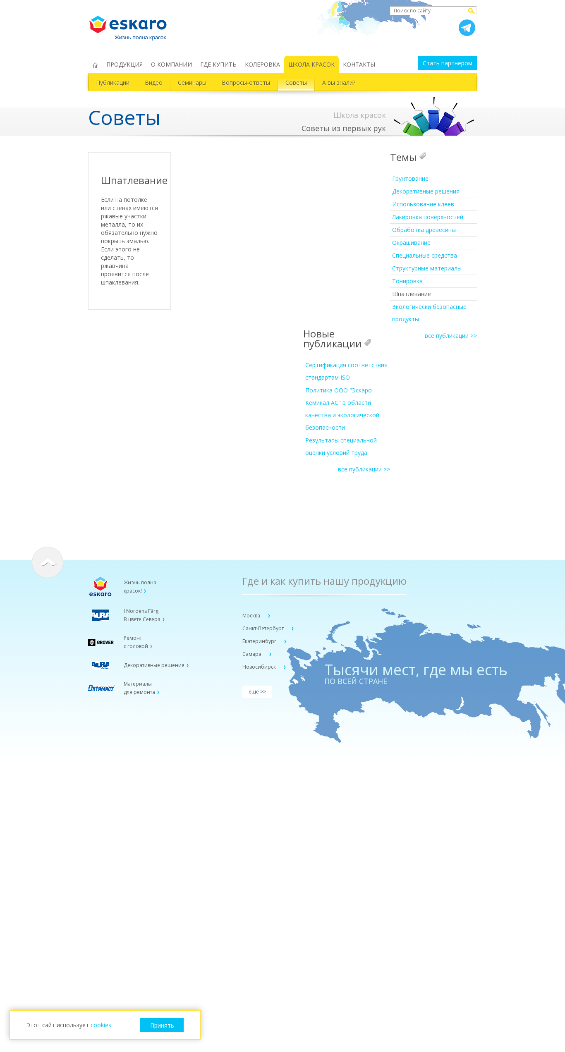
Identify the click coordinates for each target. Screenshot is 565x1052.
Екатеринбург (260, 641)
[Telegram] (467, 28)
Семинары (192, 82)
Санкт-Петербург (263, 628)
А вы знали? (338, 82)
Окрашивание (411, 242)
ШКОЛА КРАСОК (311, 64)
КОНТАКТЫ (359, 64)
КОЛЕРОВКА (262, 64)
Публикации (112, 82)
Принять (162, 1025)
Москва (251, 615)
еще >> (257, 691)
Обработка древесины (424, 230)
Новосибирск (259, 666)
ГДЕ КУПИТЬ (218, 64)
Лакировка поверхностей (427, 217)
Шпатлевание (411, 294)
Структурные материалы (427, 268)
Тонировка (407, 281)
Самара (252, 654)
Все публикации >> (451, 336)
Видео (154, 82)
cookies (101, 1025)
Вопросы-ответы (246, 82)
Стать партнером (447, 63)
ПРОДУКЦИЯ (124, 64)
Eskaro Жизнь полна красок (132, 24)
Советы (296, 82)
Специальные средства (424, 255)
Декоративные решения (426, 191)
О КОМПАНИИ (171, 64)
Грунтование (410, 178)
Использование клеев (423, 204)
